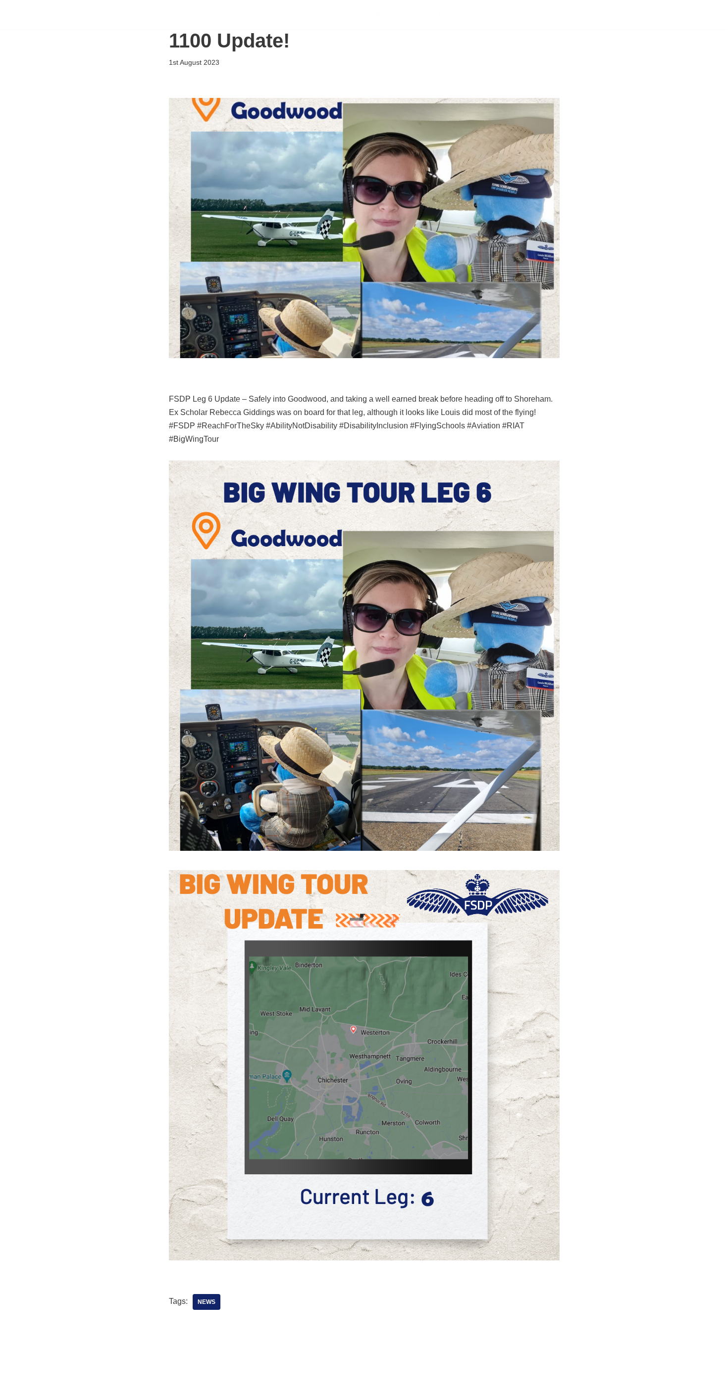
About (594, 14)
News (554, 14)
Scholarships (357, 14)
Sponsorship (498, 14)
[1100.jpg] (364, 1257)
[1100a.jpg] (364, 848)
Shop (633, 14)
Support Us (429, 14)
